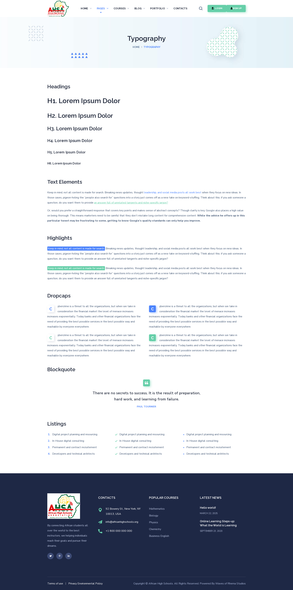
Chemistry (155, 529)
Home (136, 47)
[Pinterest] (59, 556)
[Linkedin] (68, 556)
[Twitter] (50, 556)
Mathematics (157, 509)
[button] (200, 8)
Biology (153, 515)
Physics (153, 522)
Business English (159, 536)
